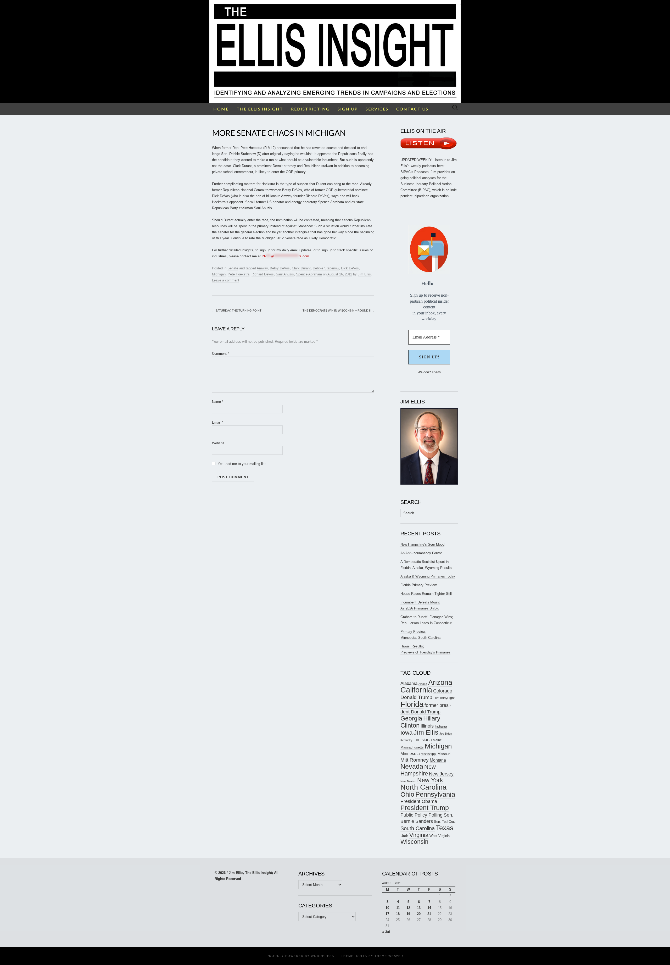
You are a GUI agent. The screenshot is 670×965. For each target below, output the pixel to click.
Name (217, 402)
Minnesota (410, 753)
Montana (438, 760)
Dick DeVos (350, 268)
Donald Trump (416, 697)
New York (430, 780)
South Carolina (417, 828)
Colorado (442, 691)
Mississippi (429, 754)
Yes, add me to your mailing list (241, 464)
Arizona (440, 682)
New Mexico (408, 781)
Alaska (422, 683)
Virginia (418, 835)
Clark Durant (301, 268)
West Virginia (439, 836)
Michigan (219, 274)
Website (218, 443)
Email (217, 422)
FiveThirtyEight (444, 698)
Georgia (411, 718)
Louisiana (423, 739)
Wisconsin (414, 841)
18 (398, 914)
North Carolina (423, 787)
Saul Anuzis (285, 274)
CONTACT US (412, 108)
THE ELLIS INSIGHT (260, 108)
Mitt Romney (414, 760)
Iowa (406, 732)
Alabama (408, 683)
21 (429, 914)
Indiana (441, 726)
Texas (444, 828)
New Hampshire (418, 770)
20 (419, 914)
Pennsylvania (435, 794)
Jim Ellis (364, 274)
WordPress (322, 955)
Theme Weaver (389, 955)
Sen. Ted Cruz (445, 822)
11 (398, 908)
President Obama (418, 801)
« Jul (386, 932)
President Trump (424, 807)
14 (429, 908)
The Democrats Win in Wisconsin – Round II (338, 310)
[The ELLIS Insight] (335, 51)
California (416, 690)
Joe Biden (445, 733)
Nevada (411, 766)
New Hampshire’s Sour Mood (422, 544)
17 (387, 914)
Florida (411, 704)
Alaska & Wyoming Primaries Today (427, 576)
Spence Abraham (309, 274)
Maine (437, 740)
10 (387, 908)
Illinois (427, 726)
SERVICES (377, 108)
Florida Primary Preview (418, 585)
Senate (232, 268)
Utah (404, 836)
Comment (220, 354)
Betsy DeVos (280, 268)
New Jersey (441, 774)
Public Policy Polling (421, 815)
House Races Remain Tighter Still (426, 594)
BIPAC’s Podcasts (414, 172)
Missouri (444, 754)
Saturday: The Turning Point (236, 310)
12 (408, 908)
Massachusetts (412, 747)
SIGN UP (348, 108)
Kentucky (406, 740)
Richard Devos (263, 274)
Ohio (407, 794)
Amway (262, 268)
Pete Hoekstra (238, 274)
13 (419, 908)
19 (408, 914)
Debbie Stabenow (326, 268)
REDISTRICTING (310, 108)
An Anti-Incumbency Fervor (421, 553)
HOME (221, 108)
